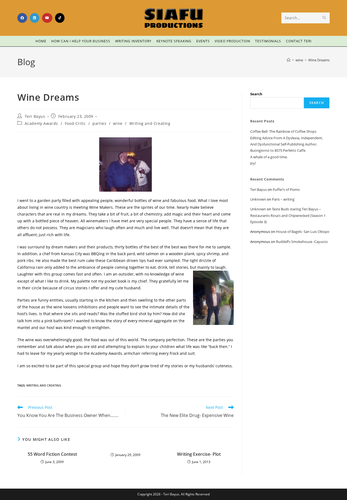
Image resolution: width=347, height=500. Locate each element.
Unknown (258, 199)
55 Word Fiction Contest (52, 454)
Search (256, 93)
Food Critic (75, 123)
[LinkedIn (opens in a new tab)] (34, 18)
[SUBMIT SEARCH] (324, 17)
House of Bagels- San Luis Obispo (302, 231)
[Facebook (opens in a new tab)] (22, 18)
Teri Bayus (35, 116)
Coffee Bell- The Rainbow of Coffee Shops (283, 131)
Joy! (253, 163)
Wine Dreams (319, 60)
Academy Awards (41, 123)
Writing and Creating (150, 123)
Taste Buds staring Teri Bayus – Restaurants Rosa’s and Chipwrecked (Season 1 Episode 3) (288, 215)
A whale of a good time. (269, 156)
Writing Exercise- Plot (199, 454)
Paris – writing (283, 199)
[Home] (288, 60)
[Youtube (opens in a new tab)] (47, 18)
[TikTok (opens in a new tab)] (60, 18)
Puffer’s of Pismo (286, 189)
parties (99, 123)
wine (117, 123)
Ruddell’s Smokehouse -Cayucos (302, 241)
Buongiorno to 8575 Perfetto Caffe (278, 150)
